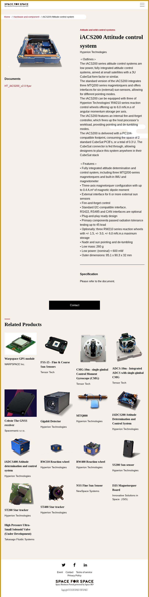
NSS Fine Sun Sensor (89, 485)
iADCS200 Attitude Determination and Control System (124, 419)
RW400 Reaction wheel (90, 461)
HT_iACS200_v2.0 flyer (18, 85)
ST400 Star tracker (52, 506)
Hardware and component (26, 17)
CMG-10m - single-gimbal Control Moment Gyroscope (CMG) (92, 374)
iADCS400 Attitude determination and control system (21, 466)
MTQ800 (82, 415)
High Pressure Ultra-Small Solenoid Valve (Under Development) (18, 529)
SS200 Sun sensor (123, 464)
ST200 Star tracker (16, 510)
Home (7, 17)
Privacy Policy (74, 575)
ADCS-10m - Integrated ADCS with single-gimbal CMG (128, 373)
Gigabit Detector (51, 421)
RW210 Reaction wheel (55, 461)
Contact (74, 305)
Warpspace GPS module (20, 358)
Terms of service (84, 572)
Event (60, 572)
